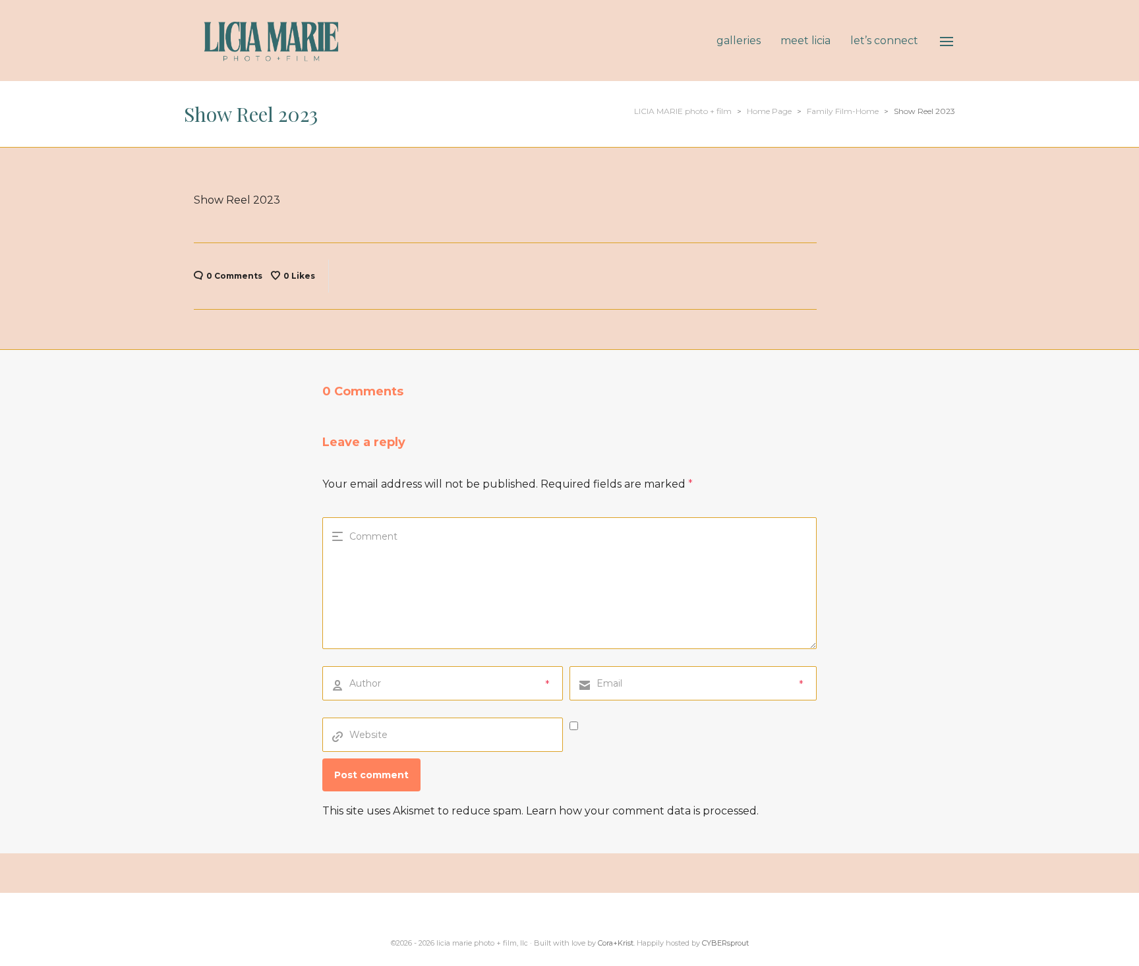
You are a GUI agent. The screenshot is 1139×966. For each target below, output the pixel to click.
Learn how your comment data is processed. (642, 811)
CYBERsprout (725, 943)
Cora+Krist (615, 943)
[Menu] (946, 41)
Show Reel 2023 (237, 200)
